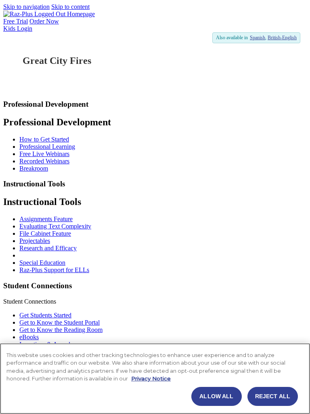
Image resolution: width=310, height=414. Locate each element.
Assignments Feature (46, 218)
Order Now (44, 21)
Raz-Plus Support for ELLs (54, 269)
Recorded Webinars (44, 161)
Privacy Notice (151, 378)
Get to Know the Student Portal (59, 322)
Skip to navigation (26, 6)
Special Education (42, 262)
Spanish (257, 37)
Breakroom (33, 168)
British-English (282, 37)
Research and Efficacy (48, 248)
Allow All (216, 396)
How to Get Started (44, 139)
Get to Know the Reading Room (61, 329)
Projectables (34, 240)
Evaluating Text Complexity (55, 226)
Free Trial (15, 21)
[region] (155, 378)
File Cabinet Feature (45, 233)
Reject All (272, 396)
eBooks (29, 337)
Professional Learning (47, 146)
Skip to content (70, 6)
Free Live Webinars (44, 153)
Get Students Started (45, 315)
